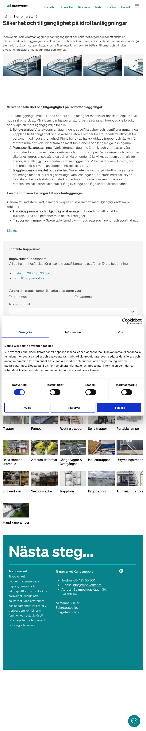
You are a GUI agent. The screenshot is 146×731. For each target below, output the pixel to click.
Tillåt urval (73, 407)
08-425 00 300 (84, 580)
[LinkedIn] (121, 571)
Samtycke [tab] (25, 332)
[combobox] (73, 311)
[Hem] (6, 16)
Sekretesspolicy (67, 607)
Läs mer (13, 231)
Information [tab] (73, 332)
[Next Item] (134, 65)
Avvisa (26, 407)
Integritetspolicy (67, 612)
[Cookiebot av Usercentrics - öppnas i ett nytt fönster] (125, 321)
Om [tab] (120, 332)
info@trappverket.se (87, 585)
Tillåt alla (119, 407)
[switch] (55, 392)
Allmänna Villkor (67, 603)
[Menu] (137, 5)
